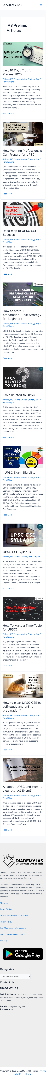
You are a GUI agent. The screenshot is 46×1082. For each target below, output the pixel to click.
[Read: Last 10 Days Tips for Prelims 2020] (23, 54)
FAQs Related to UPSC (19, 395)
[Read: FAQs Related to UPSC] (23, 378)
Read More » (8, 113)
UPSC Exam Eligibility (19, 472)
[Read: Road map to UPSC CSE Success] (23, 214)
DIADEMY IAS (12, 5)
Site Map (4, 940)
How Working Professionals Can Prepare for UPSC (22, 152)
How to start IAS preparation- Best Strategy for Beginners (22, 315)
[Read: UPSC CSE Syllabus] (23, 535)
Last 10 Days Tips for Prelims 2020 (18, 72)
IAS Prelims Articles (18, 79)
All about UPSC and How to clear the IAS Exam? (22, 788)
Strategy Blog (33, 79)
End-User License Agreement (13, 928)
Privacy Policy (6, 922)
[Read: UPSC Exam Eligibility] (23, 457)
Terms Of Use (6, 909)
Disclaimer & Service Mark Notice (14, 915)
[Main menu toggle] (40, 5)
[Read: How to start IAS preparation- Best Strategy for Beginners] (23, 294)
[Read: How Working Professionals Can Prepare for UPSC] (23, 134)
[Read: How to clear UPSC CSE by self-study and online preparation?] (23, 686)
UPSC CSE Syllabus (17, 552)
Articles (6, 79)
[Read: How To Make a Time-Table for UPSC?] (23, 609)
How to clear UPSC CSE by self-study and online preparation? (22, 706)
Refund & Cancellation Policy (12, 934)
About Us (4, 903)
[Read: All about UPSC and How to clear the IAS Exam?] (23, 770)
